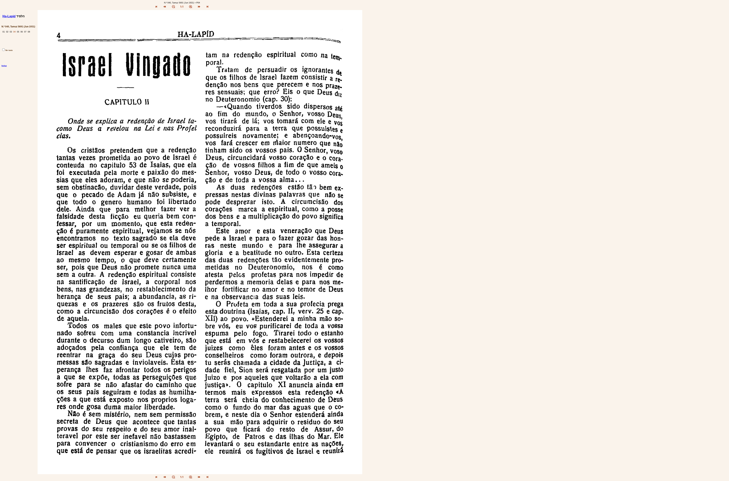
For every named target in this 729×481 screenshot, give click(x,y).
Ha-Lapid (9, 16)
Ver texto (9, 50)
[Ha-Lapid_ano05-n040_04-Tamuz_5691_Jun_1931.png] (200, 473)
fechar (4, 66)
